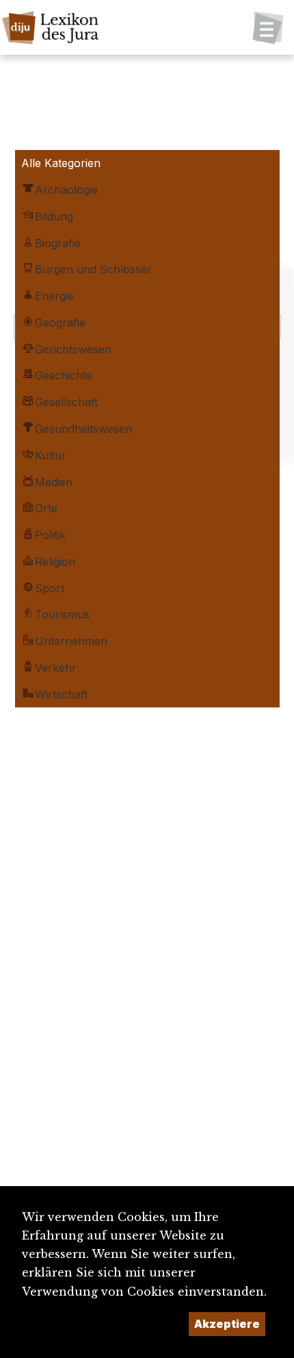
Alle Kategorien (61, 163)
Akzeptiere (227, 1324)
